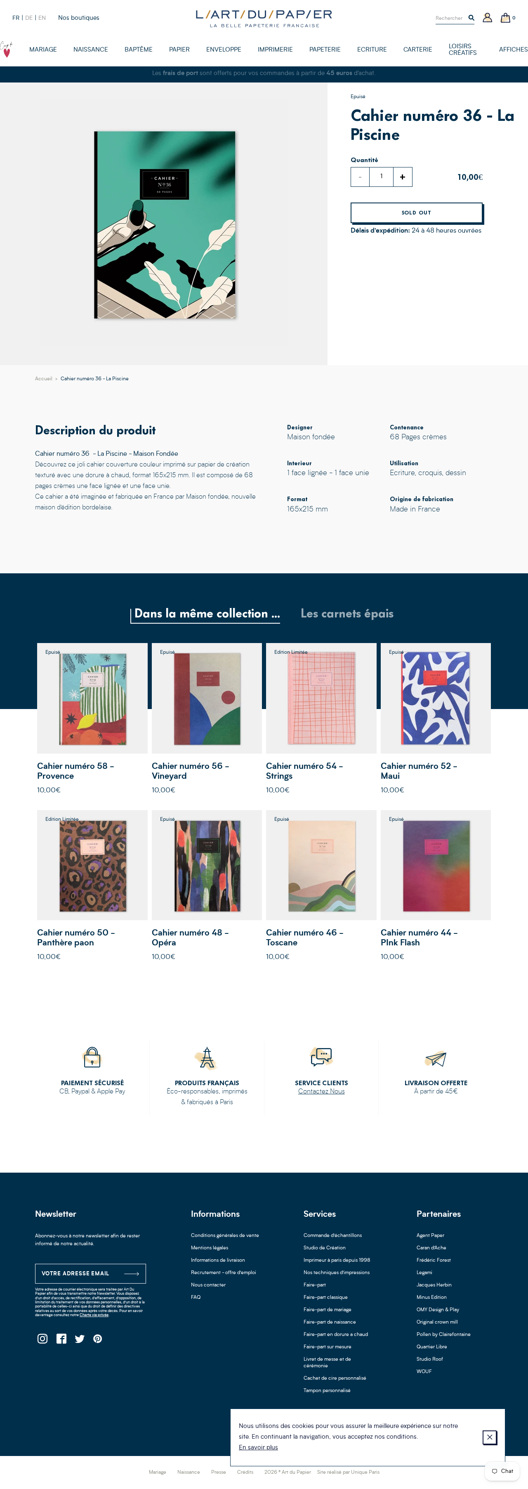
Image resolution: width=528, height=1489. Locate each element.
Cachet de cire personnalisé (335, 1378)
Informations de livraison (218, 1260)
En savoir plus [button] (258, 1448)
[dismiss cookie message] (490, 1437)
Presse (218, 1472)
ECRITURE (372, 50)
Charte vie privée (94, 1315)
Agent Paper (430, 1235)
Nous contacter (208, 1285)
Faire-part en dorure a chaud (336, 1334)
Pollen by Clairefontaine (444, 1334)
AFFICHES (513, 50)
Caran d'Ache (431, 1248)
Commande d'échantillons (333, 1235)
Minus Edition (432, 1297)
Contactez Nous (321, 1091)
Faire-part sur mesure (327, 1347)
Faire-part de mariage (327, 1310)
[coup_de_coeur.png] (6, 49)
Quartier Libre (432, 1347)
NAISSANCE (90, 50)
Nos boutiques (78, 18)
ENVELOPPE (223, 50)
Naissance (188, 1472)
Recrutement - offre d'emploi (223, 1272)
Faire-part (315, 1285)
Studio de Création (325, 1248)
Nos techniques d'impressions (337, 1272)
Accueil (43, 379)
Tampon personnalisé (327, 1390)
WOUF (424, 1371)
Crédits (245, 1472)
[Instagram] (42, 1341)
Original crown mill (437, 1322)
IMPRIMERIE (275, 50)
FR (15, 18)
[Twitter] (79, 1341)
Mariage (157, 1472)
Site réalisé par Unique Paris (348, 1472)
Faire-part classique (326, 1297)
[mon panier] (506, 18)
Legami (424, 1272)
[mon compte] (488, 18)
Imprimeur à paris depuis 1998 (337, 1260)
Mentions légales (209, 1248)
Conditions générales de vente (225, 1235)
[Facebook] (61, 1341)
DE (29, 18)
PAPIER (179, 50)
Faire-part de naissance (330, 1322)
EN (42, 18)
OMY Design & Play (438, 1310)
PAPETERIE (325, 50)
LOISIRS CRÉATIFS (463, 50)
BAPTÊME (139, 50)
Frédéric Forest (434, 1260)
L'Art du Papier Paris (264, 18)
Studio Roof (430, 1359)
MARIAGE (43, 50)
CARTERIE (417, 50)
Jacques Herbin (434, 1285)
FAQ (195, 1297)
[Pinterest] (98, 1341)
